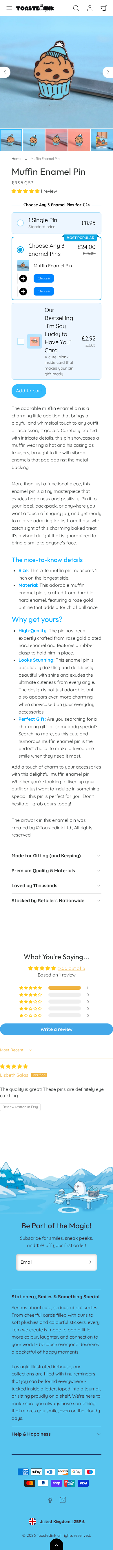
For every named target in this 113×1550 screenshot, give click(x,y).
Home (16, 158)
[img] (14, 1066)
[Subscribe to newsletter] (90, 1262)
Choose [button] (44, 278)
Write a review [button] (56, 1029)
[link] (90, 8)
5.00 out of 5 (71, 968)
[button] (9, 8)
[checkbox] (56, 341)
